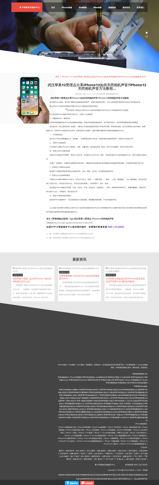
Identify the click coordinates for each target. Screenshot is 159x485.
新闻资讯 (126, 7)
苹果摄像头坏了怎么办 (139, 380)
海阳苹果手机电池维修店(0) (88, 395)
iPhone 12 (67, 76)
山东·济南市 (64, 456)
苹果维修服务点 (63, 377)
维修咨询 (73, 483)
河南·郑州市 (70, 451)
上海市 (89, 453)
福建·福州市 (74, 453)
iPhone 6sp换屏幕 (99, 427)
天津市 (136, 453)
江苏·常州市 (116, 456)
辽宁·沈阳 (144, 453)
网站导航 (136, 367)
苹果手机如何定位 (137, 377)
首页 (53, 7)
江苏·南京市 (64, 453)
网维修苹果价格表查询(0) (100, 398)
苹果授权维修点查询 (123, 367)
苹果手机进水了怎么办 (123, 380)
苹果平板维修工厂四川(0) (123, 401)
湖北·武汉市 (122, 451)
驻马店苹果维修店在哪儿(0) (124, 412)
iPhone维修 (67, 7)
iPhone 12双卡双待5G (138, 433)
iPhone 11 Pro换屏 (85, 433)
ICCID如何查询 (125, 377)
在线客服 (89, 483)
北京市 (83, 453)
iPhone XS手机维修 (108, 430)
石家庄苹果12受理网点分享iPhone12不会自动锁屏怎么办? (74, 238)
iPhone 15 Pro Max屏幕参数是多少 (133, 444)
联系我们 (140, 7)
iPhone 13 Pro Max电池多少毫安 (90, 438)
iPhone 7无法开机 (114, 427)
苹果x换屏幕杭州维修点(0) (105, 406)
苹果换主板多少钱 (107, 380)
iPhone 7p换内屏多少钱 (131, 427)
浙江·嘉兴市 (98, 459)
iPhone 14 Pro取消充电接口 (130, 438)
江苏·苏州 (128, 453)
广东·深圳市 (119, 453)
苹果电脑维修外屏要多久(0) (74, 403)
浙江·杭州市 (80, 451)
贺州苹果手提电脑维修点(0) (138, 392)
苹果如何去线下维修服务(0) (80, 398)
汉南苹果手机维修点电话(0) (88, 389)
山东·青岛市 (98, 453)
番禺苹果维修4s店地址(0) (77, 409)
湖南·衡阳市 (101, 451)
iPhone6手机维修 (84, 427)
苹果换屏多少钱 (123, 383)
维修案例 (112, 7)
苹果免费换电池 (111, 383)
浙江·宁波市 (75, 456)
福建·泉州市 (127, 456)
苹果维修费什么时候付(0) (120, 417)
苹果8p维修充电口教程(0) (74, 415)
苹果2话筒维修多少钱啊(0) (68, 389)
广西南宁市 (109, 453)
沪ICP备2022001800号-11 (127, 470)
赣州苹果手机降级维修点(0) (101, 417)
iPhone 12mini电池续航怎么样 (119, 435)
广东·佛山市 (119, 459)
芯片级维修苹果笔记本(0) (116, 409)
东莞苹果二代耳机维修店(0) (134, 403)
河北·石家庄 (91, 451)
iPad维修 (83, 7)
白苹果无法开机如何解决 (139, 383)
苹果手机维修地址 (88, 377)
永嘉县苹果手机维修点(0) (118, 392)
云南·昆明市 (143, 451)
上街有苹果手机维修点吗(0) (119, 398)
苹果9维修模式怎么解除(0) (93, 415)
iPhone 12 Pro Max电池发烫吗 (95, 435)
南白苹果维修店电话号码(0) (128, 395)
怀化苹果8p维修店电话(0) (94, 403)
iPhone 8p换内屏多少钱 (75, 430)
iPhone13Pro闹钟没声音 (67, 438)
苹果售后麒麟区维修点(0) (84, 412)
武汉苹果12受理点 (82, 218)
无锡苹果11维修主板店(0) (67, 401)
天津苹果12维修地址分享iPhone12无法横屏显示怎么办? (73, 234)
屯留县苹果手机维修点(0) (81, 417)
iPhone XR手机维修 (124, 430)
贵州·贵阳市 (133, 451)
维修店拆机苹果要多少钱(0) (104, 401)
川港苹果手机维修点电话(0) (109, 389)
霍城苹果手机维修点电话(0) (86, 406)
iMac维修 (97, 7)
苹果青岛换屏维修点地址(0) (99, 392)
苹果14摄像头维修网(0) (85, 401)
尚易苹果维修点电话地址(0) (126, 406)
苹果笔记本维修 (113, 377)
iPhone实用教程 (76, 377)
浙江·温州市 (85, 456)
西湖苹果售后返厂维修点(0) (114, 415)
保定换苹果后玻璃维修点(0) (104, 412)
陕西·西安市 (95, 456)
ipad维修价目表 (101, 377)
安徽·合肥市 (112, 451)
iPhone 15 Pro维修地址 (129, 441)
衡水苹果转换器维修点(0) (128, 389)
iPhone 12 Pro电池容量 (73, 435)
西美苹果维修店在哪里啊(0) (78, 392)
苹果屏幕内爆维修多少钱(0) (97, 409)
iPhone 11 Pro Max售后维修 (104, 433)
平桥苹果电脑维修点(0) (132, 415)
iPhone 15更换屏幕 (112, 441)
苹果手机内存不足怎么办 (78, 380)
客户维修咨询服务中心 (105, 465)
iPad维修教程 (130, 365)
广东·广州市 (137, 456)
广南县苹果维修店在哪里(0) (108, 395)
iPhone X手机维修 (92, 430)
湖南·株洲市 (88, 459)
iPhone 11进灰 (71, 433)
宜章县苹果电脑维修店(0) (135, 409)
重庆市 (61, 451)
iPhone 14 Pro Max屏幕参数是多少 (90, 441)
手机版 (145, 470)
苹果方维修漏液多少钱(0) (68, 395)
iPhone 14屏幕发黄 (111, 438)
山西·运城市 (129, 459)
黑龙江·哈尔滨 (141, 459)
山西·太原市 (106, 456)
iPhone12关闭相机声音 (103, 218)
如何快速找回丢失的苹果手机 (113, 365)
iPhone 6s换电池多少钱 (67, 427)
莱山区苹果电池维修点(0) (138, 398)
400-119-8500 (116, 226)
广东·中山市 (109, 459)
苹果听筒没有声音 (94, 380)
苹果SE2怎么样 (122, 433)
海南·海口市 (77, 459)
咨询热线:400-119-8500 (136, 465)
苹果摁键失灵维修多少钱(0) (114, 403)
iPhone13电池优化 (139, 435)
